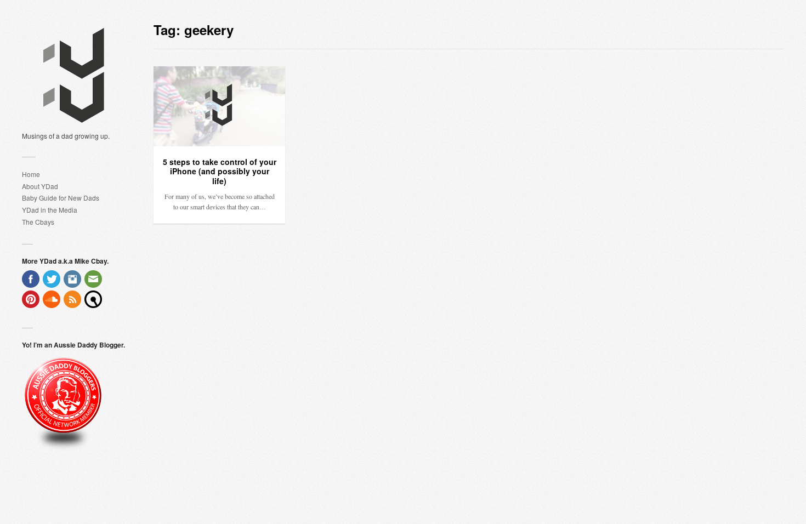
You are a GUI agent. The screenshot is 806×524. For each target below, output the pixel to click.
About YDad (40, 186)
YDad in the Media (49, 209)
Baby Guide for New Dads (60, 197)
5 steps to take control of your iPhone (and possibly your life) (219, 171)
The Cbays (38, 221)
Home (31, 174)
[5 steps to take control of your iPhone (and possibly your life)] (219, 106)
